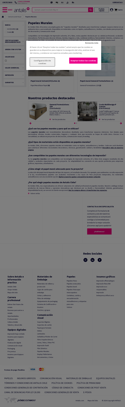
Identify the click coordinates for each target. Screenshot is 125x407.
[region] (63, 55)
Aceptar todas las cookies (83, 60)
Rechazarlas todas (91, 43)
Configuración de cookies (42, 62)
